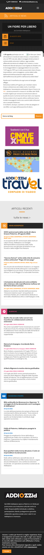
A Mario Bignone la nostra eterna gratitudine (21, 368)
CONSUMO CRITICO (19, 262)
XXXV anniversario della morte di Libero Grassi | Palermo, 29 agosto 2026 (20, 233)
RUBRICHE (13, 312)
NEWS (12, 43)
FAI (4, 91)
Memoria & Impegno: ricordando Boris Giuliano (19, 345)
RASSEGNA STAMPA (15, 396)
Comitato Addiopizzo (23, 30)
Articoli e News (18, 16)
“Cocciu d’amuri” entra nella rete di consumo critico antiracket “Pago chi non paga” (22, 259)
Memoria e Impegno (19, 348)
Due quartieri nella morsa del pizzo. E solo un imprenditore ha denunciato (22, 452)
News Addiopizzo (16, 226)
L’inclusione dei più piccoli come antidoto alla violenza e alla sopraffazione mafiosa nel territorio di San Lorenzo (22, 284)
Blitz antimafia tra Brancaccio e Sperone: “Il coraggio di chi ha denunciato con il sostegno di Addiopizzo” (22, 404)
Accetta (6, 551)
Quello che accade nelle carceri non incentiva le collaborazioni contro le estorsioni (18, 320)
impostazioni (32, 547)
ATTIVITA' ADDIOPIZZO (29, 237)
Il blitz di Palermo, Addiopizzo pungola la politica (20, 429)
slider (9, 238)
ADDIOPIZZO (18, 237)
